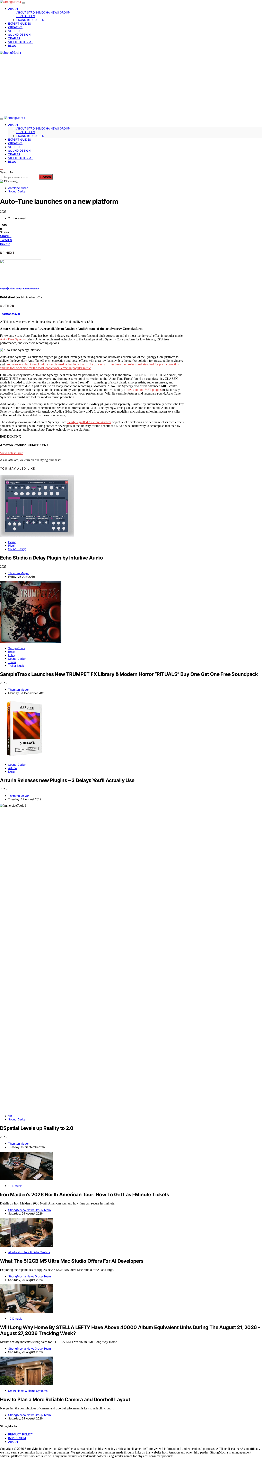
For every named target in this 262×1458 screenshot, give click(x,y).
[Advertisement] (131, 85)
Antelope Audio (18, 188)
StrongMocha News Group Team (29, 1210)
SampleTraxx (16, 648)
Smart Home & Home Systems (27, 1390)
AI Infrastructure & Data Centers (29, 1252)
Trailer (14, 38)
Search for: (7, 172)
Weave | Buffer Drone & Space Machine (19, 288)
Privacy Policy (20, 1434)
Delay (12, 542)
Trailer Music (16, 665)
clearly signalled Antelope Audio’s (89, 422)
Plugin (12, 545)
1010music (15, 1185)
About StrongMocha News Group (43, 12)
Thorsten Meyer (10, 313)
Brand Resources (30, 20)
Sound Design (19, 34)
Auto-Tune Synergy (13, 339)
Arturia (12, 768)
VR (10, 1116)
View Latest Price (11, 453)
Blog (12, 45)
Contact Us (25, 16)
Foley (11, 655)
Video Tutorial (20, 42)
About (13, 8)
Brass (11, 651)
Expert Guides (19, 23)
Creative (15, 27)
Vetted (14, 31)
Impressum (17, 1438)
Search (45, 177)
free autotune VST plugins (144, 389)
